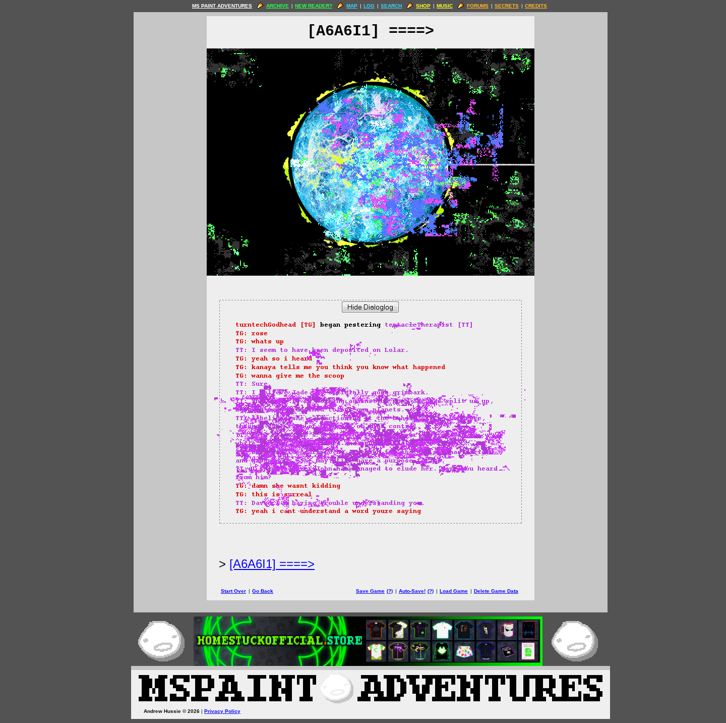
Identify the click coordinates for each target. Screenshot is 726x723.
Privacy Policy (222, 711)
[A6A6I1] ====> (272, 564)
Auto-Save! (412, 591)
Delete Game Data (496, 591)
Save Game (370, 591)
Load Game (454, 591)
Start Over (233, 591)
